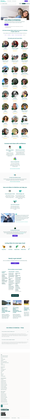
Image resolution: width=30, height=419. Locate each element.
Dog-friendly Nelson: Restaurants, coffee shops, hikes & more (6, 310)
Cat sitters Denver (11, 288)
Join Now (6, 24)
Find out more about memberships (15, 181)
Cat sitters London (11, 273)
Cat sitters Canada (18, 278)
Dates (20, 3)
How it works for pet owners (4, 355)
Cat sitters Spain (17, 280)
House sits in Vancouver (4, 400)
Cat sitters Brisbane (11, 280)
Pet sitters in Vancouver (4, 388)
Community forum (3, 369)
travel (3, 306)
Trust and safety (3, 359)
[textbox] (8, 3)
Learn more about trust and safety (15, 168)
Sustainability (2, 370)
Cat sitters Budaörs (4, 274)
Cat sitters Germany (18, 279)
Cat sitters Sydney (11, 274)
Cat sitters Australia (18, 277)
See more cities (11, 289)
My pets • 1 (23, 3)
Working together (3, 376)
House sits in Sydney (3, 398)
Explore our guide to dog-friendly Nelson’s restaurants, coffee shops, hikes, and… (6, 316)
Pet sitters (2, 379)
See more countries (18, 291)
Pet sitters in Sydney (3, 386)
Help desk (2, 360)
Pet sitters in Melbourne (4, 387)
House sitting (2, 392)
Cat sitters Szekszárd (5, 278)
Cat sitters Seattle (11, 286)
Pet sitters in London (3, 382)
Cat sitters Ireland (17, 288)
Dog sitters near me (3, 381)
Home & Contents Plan (4, 361)
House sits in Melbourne (4, 399)
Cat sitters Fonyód (4, 277)
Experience (27, 3)
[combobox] (8, 3)
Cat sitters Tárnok (4, 281)
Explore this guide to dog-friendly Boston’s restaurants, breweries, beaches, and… (17, 316)
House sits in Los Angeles (4, 397)
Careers (2, 371)
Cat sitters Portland (11, 287)
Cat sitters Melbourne (11, 275)
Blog (1, 372)
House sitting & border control (5, 362)
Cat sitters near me (3, 380)
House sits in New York (3, 396)
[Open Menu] (29, 1)
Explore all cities (15, 295)
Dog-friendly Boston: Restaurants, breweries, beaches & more (17, 310)
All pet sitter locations (3, 389)
